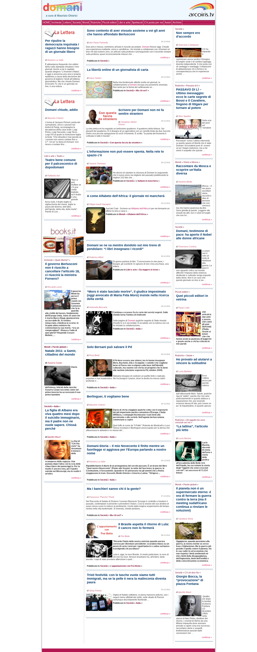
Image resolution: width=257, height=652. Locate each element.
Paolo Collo (184, 308)
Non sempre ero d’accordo (188, 34)
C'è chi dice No (192, 572)
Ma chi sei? (141, 90)
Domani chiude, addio (61, 110)
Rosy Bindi (94, 355)
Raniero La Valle (55, 60)
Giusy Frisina (95, 590)
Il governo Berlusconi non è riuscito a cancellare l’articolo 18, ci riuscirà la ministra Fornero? (62, 271)
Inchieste (57, 22)
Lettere (67, 22)
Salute (189, 355)
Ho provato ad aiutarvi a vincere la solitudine (194, 361)
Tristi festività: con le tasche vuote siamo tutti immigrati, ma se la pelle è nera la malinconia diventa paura (126, 578)
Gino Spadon (184, 116)
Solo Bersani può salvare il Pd (109, 347)
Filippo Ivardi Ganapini (100, 204)
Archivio (177, 22)
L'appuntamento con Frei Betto (125, 566)
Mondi (85, 22)
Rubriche (96, 22)
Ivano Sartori (95, 78)
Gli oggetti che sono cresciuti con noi (190, 421)
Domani (146, 47)
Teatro (60, 156)
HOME (46, 22)
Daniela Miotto (185, 182)
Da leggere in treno (148, 269)
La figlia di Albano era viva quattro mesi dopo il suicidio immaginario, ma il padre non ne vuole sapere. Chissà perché (62, 419)
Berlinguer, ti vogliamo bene (108, 396)
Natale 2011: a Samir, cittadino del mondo (60, 352)
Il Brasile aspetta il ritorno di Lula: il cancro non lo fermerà (143, 526)
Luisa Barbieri (185, 371)
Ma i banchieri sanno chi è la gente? (114, 488)
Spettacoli (137, 22)
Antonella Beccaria (98, 307)
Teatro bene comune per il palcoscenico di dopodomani (61, 163)
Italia (56, 406)
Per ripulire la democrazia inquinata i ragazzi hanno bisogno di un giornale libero (62, 46)
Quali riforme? (62, 260)
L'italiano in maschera (147, 181)
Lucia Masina (184, 438)
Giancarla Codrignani (188, 45)
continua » (76, 90)
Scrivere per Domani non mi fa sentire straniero (141, 111)
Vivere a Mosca (190, 162)
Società (77, 22)
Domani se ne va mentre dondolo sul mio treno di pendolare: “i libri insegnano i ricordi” (124, 247)
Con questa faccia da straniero (125, 142)
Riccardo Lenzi (54, 287)
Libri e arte (124, 22)
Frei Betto (125, 536)
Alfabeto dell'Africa (140, 208)
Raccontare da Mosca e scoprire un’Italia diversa (193, 169)
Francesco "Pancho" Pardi (101, 497)
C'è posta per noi (153, 22)
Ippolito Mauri (54, 437)
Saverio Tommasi (97, 163)
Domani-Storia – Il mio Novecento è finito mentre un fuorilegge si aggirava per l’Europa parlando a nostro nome (126, 449)
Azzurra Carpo (54, 363)
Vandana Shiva (185, 519)
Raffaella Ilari (53, 175)
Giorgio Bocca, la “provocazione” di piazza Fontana (189, 580)
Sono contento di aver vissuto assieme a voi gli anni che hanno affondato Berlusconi (126, 32)
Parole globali (59, 347)
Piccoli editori (109, 22)
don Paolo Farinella (98, 42)
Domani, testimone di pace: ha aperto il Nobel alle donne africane (194, 234)
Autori (168, 22)
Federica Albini (96, 257)
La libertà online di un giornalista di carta (117, 69)
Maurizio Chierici (55, 118)
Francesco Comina (187, 246)
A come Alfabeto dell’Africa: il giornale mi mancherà (126, 196)
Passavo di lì (192, 85)
